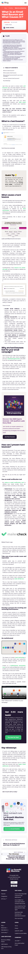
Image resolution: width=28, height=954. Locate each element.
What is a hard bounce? (8, 70)
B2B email (22, 102)
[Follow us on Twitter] (16, 886)
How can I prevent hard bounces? (11, 78)
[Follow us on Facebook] (14, 886)
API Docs (3, 899)
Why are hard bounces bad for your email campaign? (13, 76)
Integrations (4, 896)
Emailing (11, 8)
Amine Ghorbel (10, 27)
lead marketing (19, 657)
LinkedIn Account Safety (21, 933)
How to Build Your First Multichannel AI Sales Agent (20, 908)
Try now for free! (13, 737)
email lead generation (13, 358)
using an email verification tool (14, 482)
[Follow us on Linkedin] (12, 886)
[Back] (2, 8)
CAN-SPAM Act (19, 578)
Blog (6, 3)
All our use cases (19, 918)
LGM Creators (4, 944)
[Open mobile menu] (25, 3)
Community (4, 932)
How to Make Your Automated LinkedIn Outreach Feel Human (20, 902)
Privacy (16, 928)
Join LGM (17, 940)
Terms (16, 925)
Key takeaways (6, 80)
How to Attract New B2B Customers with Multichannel (20, 896)
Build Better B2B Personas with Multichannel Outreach (20, 914)
